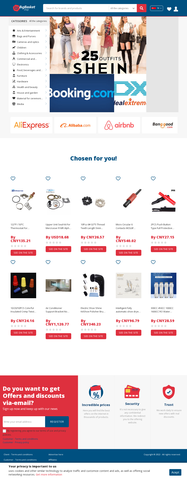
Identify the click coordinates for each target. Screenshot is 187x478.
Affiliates (53, 459)
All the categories (38, 20)
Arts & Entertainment (28, 30)
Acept (175, 472)
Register (57, 421)
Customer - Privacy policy (16, 442)
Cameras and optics (27, 42)
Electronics (22, 64)
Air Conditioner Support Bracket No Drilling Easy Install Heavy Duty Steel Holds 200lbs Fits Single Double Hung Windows (58, 310)
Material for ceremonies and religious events (28, 98)
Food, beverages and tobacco (26, 70)
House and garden (27, 92)
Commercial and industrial (23, 59)
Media (20, 104)
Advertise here (56, 454)
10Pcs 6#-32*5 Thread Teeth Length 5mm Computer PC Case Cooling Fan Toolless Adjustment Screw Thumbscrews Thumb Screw (93, 226)
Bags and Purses (26, 36)
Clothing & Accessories (29, 53)
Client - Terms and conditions (18, 454)
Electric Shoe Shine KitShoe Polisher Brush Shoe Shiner (93, 310)
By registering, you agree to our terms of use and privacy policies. (34, 432)
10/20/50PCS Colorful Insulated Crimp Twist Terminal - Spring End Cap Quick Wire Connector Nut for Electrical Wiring (22, 310)
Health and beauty (27, 87)
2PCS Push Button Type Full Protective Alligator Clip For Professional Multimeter (161, 226)
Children (21, 47)
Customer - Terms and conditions (20, 438)
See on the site (23, 252)
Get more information (49, 474)
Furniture (21, 75)
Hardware (22, 81)
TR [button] (158, 8)
